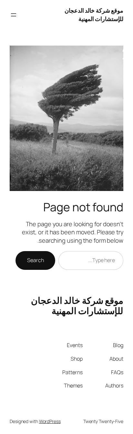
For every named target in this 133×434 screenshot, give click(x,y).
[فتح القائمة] (13, 15)
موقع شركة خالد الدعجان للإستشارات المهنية (94, 14)
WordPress (50, 421)
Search (35, 260)
